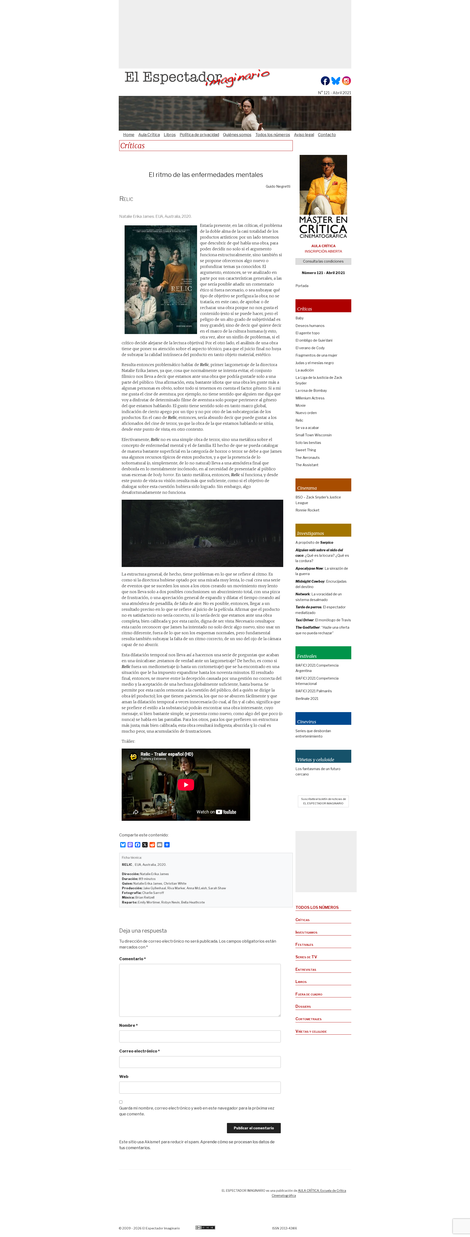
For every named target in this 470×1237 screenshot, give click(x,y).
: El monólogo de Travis (323, 620)
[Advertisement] (235, 34)
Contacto (327, 134)
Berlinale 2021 (306, 698)
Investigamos (306, 932)
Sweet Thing (305, 450)
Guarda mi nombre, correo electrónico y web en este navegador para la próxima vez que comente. (196, 1111)
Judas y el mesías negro (314, 363)
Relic (299, 420)
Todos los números (272, 134)
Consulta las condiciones (323, 261)
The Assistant (306, 465)
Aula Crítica (149, 134)
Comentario (132, 959)
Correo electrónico (139, 1051)
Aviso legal (304, 134)
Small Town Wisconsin (313, 435)
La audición (304, 370)
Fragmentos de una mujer (316, 355)
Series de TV (306, 957)
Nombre (128, 1025)
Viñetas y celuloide (311, 1031)
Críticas (302, 919)
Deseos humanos (310, 326)
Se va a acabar (307, 428)
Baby (299, 318)
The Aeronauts (307, 457)
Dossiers (303, 1006)
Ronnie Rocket (307, 510)
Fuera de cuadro (308, 994)
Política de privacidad (199, 134)
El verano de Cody (310, 348)
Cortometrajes (308, 1019)
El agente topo (307, 333)
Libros (170, 134)
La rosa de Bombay (311, 390)
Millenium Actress (310, 398)
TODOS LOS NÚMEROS (317, 907)
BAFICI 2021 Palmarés (313, 691)
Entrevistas (305, 969)
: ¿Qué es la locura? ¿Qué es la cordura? (322, 555)
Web (123, 1076)
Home (128, 134)
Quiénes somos (237, 134)
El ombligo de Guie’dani (313, 340)
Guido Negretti (278, 186)
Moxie (300, 405)
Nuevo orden (306, 413)
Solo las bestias (308, 442)
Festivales (304, 944)
